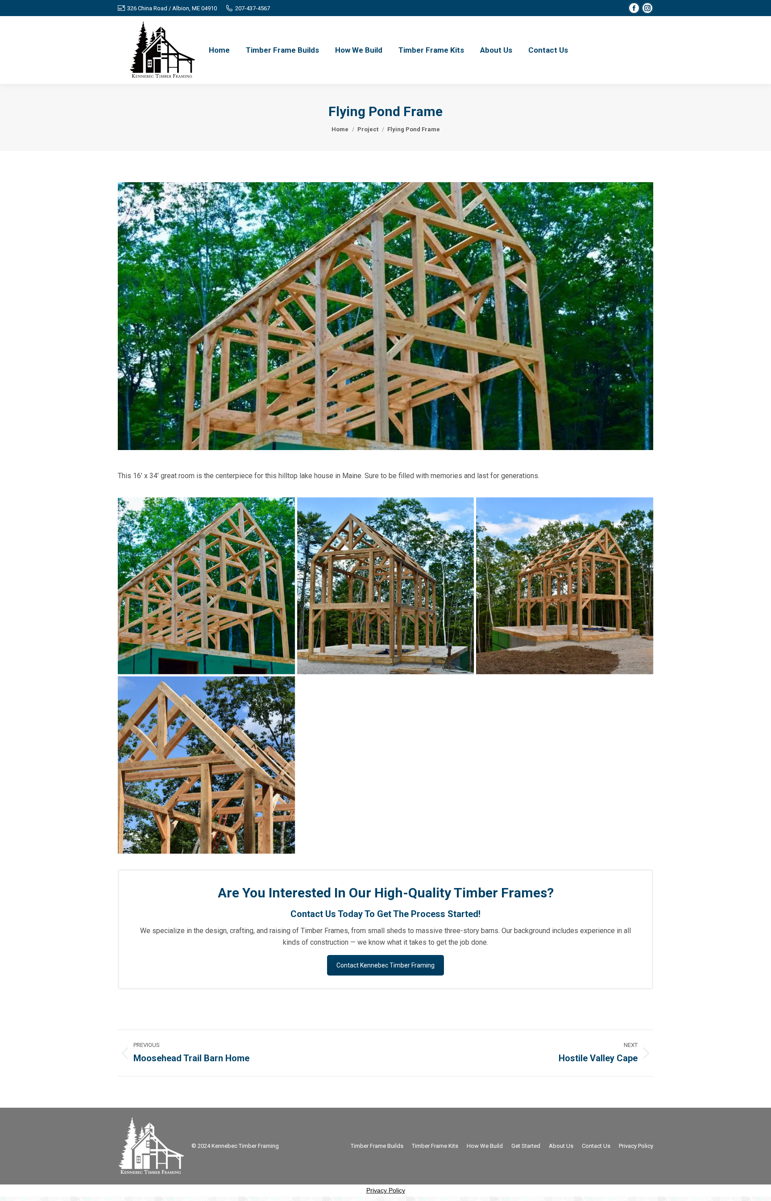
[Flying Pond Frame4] (206, 765)
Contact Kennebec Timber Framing (385, 965)
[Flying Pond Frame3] (564, 586)
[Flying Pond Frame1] (206, 586)
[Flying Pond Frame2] (385, 586)
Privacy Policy (385, 1190)
